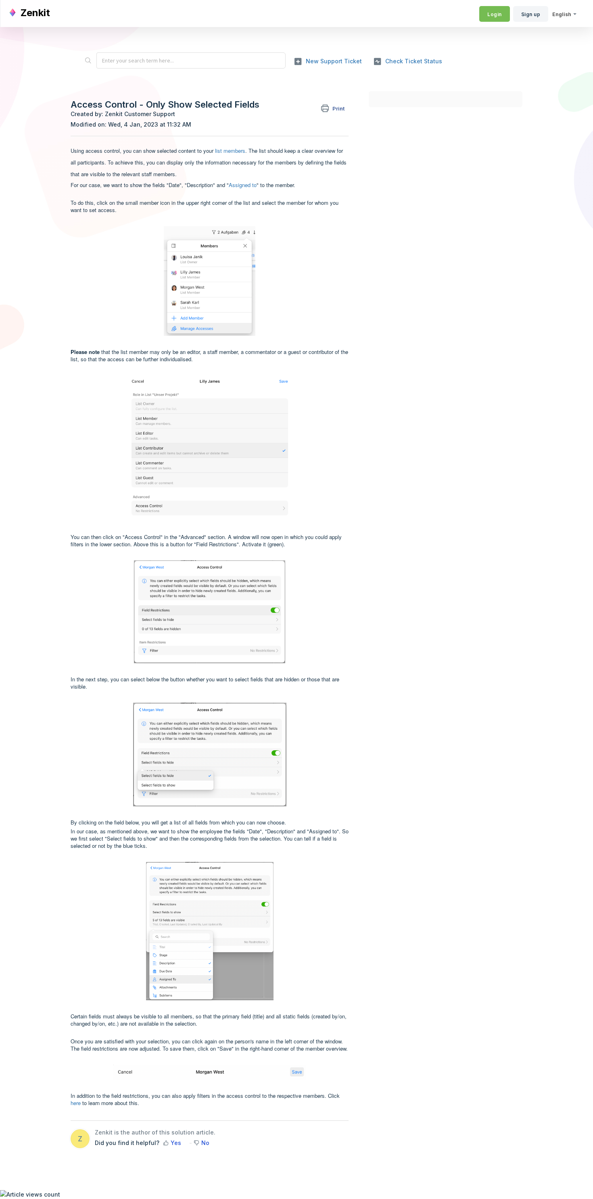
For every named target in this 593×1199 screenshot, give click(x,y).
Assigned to (243, 185)
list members (230, 150)
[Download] (281, 508)
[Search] (88, 60)
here (76, 1103)
